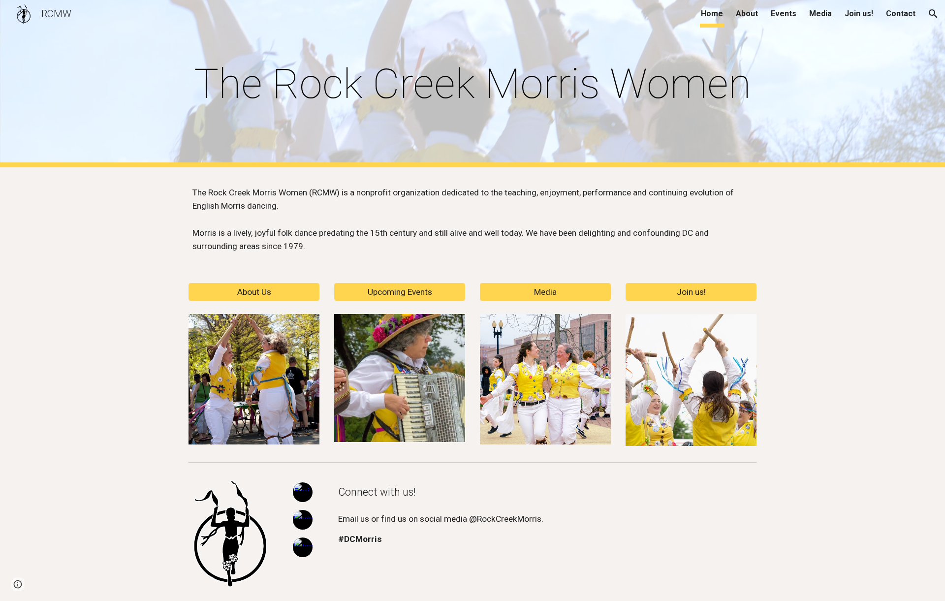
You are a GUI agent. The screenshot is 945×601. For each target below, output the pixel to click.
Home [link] (712, 13)
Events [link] (783, 13)
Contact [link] (900, 13)
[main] (472, 84)
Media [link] (820, 13)
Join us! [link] (859, 13)
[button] (933, 14)
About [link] (747, 13)
